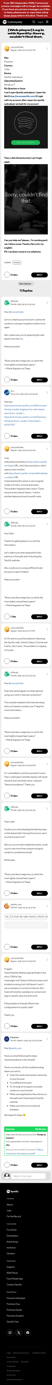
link (21, 338)
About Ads (25, 1362)
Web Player (12, 1272)
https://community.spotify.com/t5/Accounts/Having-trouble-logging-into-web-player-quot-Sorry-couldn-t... (25, 409)
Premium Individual (16, 1298)
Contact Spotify (14, 1284)
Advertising (12, 1241)
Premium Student (15, 1315)
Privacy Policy (11, 1357)
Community (15, 22)
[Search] (34, 22)
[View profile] (7, 48)
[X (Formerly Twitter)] (19, 1332)
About (10, 1204)
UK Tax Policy (11, 1375)
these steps (10, 15)
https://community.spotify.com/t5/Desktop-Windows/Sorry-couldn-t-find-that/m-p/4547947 (25, 420)
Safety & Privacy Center (21, 1353)
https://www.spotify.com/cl (22, 96)
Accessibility (11, 1366)
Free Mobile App (15, 1278)
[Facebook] (27, 1332)
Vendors (11, 1253)
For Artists (12, 1229)
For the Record (14, 1216)
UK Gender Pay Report (14, 1379)
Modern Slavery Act (13, 1371)
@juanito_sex (15, 1048)
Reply (39, 275)
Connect (17, 262)
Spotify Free (13, 1321)
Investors (11, 1247)
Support (11, 1266)
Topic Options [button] (25, 283)
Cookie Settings (13, 1362)
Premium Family (14, 1309)
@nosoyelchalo (16, 311)
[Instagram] (10, 1332)
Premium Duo (13, 1303)
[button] (47, 48)
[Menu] (47, 22)
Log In (40, 22)
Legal (9, 1353)
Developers (12, 1235)
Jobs (9, 1210)
